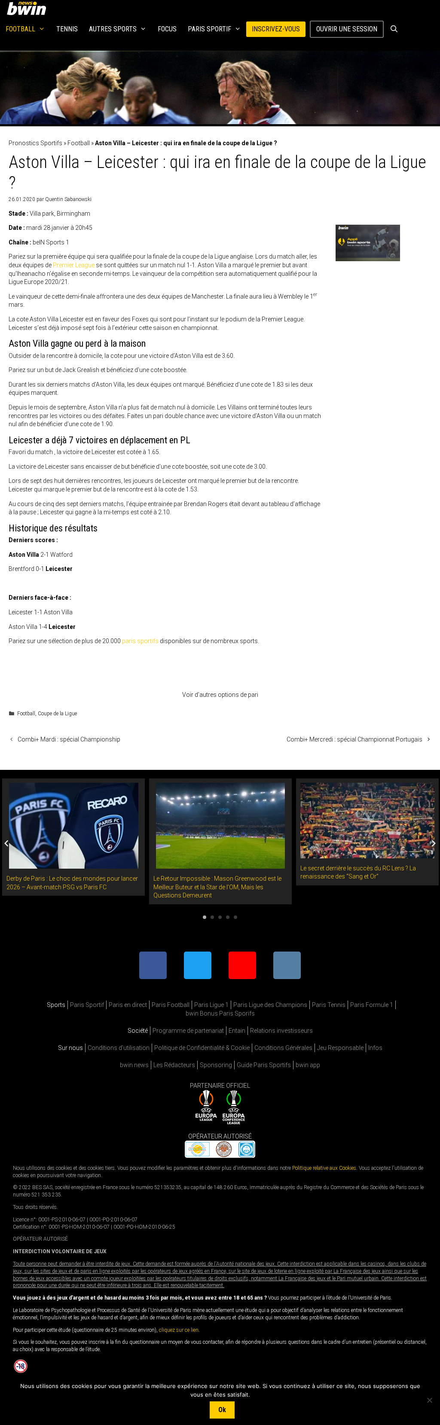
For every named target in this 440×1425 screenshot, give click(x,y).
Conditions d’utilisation (119, 1047)
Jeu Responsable (340, 1047)
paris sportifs (140, 641)
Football (20, 29)
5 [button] (235, 917)
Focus (167, 29)
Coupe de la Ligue (57, 714)
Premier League (74, 265)
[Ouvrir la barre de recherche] (394, 29)
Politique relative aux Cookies (324, 1168)
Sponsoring (216, 1065)
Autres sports (113, 29)
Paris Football (170, 1004)
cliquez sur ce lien (179, 1330)
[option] (73, 837)
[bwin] (28, 8)
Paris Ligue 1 (211, 1004)
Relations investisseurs (281, 1030)
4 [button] (227, 917)
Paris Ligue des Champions (270, 1004)
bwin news (134, 1065)
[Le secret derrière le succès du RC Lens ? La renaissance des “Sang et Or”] (367, 853)
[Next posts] (433, 843)
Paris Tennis (328, 1004)
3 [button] (220, 917)
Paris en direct (128, 1004)
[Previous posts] (6, 843)
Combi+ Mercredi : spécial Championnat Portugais (354, 739)
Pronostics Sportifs (35, 143)
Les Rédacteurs (174, 1065)
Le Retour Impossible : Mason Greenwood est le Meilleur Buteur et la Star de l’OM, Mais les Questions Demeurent (217, 887)
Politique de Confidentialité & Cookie (202, 1047)
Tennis (67, 29)
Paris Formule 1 (371, 1004)
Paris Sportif (209, 29)
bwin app (308, 1065)
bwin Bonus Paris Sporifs (220, 1013)
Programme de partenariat (188, 1030)
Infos (375, 1047)
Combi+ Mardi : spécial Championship (69, 739)
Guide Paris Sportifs (264, 1065)
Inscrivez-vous (276, 29)
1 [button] (204, 917)
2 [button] (212, 917)
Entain (237, 1030)
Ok (222, 1410)
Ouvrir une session (346, 29)
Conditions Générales (283, 1047)
